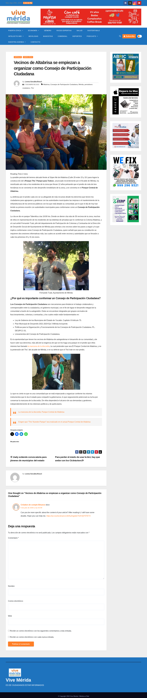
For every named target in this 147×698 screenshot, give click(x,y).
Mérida (81, 84)
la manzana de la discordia (39, 346)
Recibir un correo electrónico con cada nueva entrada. (32, 637)
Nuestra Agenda (16, 42)
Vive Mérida (18, 680)
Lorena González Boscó (33, 81)
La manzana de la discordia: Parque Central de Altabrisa (41, 412)
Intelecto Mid (15, 36)
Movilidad (33, 36)
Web (10, 616)
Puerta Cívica (15, 30)
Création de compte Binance (33, 505)
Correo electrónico (15, 601)
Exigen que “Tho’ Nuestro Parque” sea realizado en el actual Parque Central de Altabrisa (54, 422)
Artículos (17, 57)
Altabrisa (46, 84)
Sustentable (93, 30)
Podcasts (92, 36)
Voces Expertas (64, 30)
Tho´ (32, 88)
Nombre (11, 586)
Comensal (62, 36)
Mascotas (48, 36)
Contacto (35, 42)
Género (47, 30)
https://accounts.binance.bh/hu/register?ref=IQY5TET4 (68, 516)
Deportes (77, 36)
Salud (79, 30)
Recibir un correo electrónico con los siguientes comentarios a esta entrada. (41, 631)
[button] (120, 36)
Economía (33, 30)
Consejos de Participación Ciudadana (64, 84)
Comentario (13, 538)
